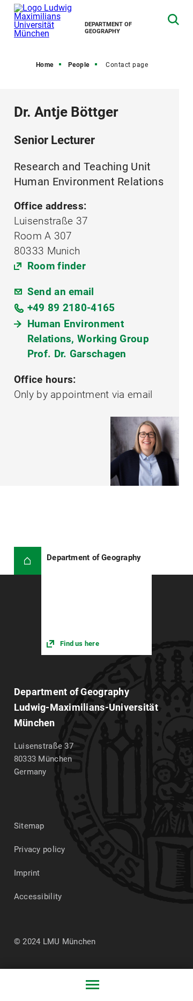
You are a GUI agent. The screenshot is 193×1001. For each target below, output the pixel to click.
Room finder (56, 266)
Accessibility (38, 896)
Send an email (60, 291)
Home (45, 65)
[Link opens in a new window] (96, 601)
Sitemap (29, 826)
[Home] (27, 560)
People (79, 65)
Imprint (27, 873)
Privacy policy (39, 849)
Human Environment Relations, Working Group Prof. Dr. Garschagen (88, 339)
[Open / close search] (173, 19)
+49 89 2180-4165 (71, 308)
